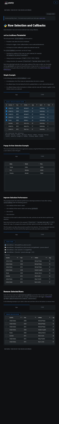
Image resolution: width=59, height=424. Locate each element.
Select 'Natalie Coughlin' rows (15, 101)
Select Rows (9, 241)
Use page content (50, 14)
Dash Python (7, 10)
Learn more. (42, 18)
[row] (29, 105)
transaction (49, 297)
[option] (29, 245)
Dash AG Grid (14, 10)
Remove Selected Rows (12, 314)
